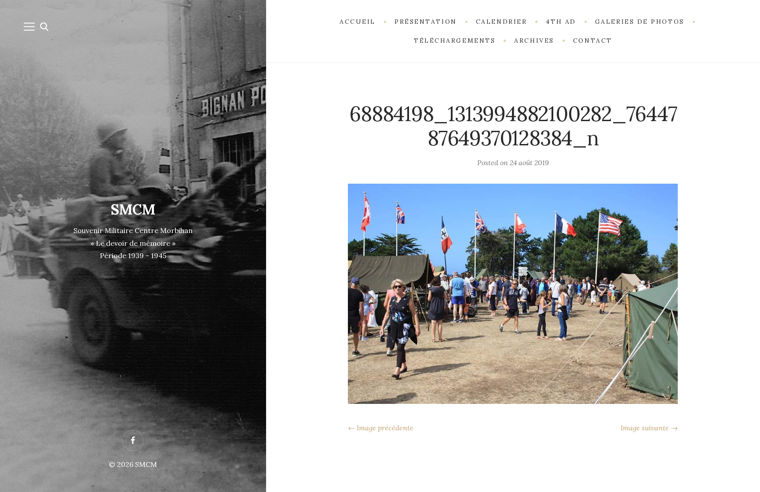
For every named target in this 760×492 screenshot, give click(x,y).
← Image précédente (380, 427)
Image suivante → (649, 427)
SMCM (133, 209)
